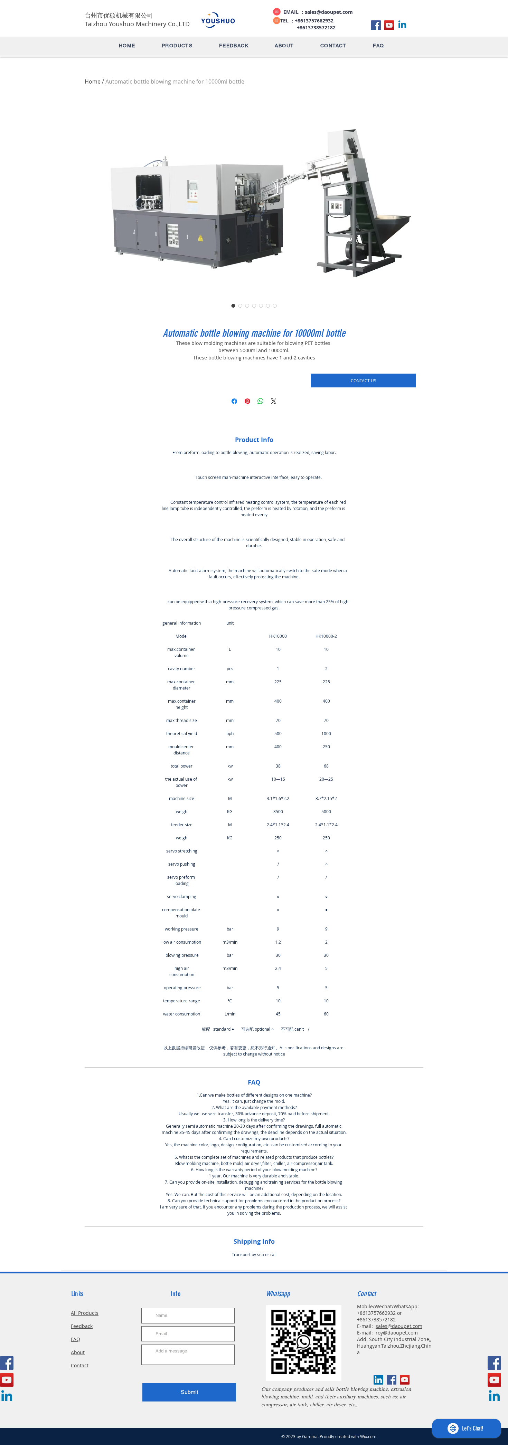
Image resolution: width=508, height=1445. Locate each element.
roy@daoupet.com (397, 1332)
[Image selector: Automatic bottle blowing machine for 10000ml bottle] (233, 305)
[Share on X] (274, 401)
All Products (84, 1313)
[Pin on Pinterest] (247, 401)
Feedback (82, 1326)
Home (93, 81)
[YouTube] (389, 25)
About (78, 1352)
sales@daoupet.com (329, 12)
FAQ (75, 1339)
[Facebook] (376, 25)
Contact (79, 1365)
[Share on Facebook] (234, 401)
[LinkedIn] (402, 25)
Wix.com (368, 1436)
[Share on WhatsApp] (260, 401)
